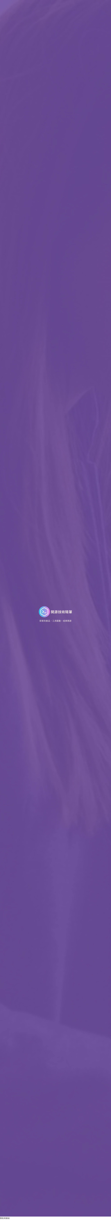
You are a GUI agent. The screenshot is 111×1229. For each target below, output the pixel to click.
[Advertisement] (31, 1224)
